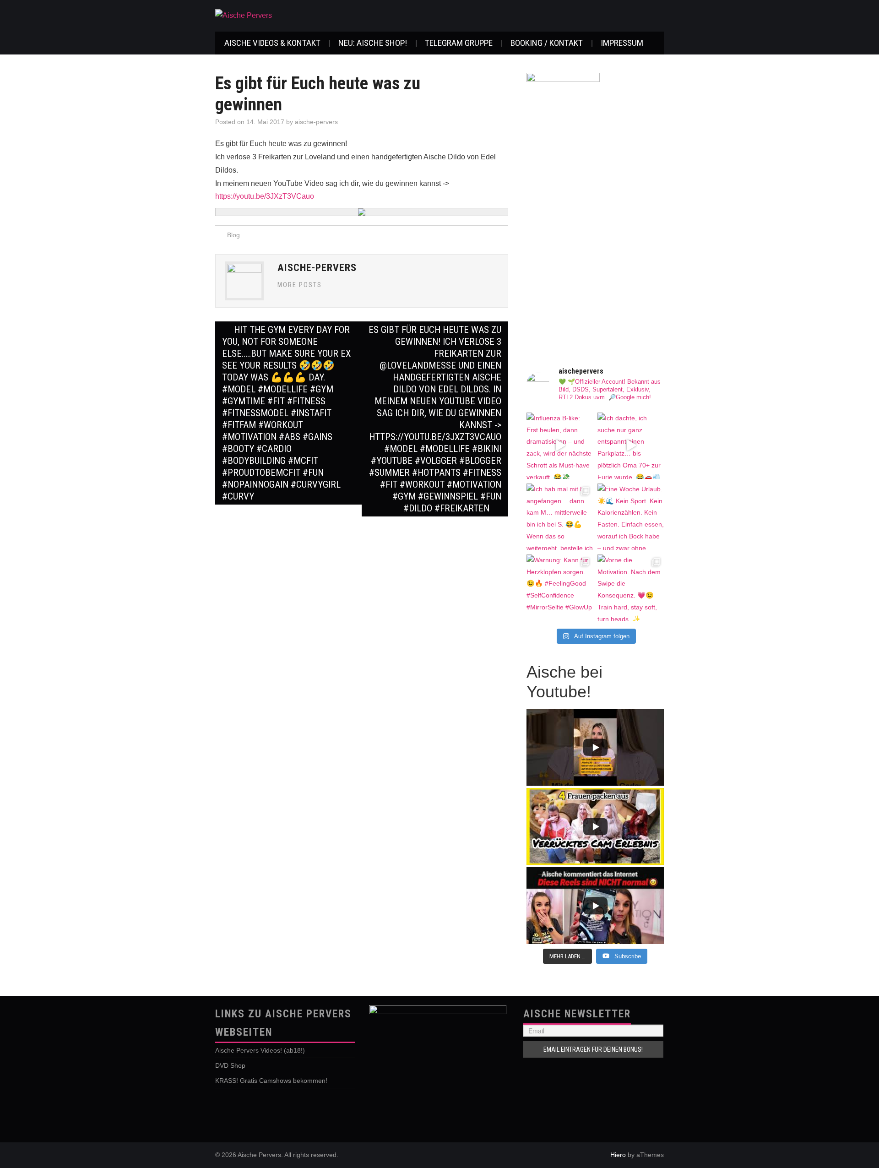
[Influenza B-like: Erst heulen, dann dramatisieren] (559, 446)
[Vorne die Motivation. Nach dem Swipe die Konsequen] (630, 587)
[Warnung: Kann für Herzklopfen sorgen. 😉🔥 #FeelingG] (559, 587)
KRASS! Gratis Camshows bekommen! (271, 1080)
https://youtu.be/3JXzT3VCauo (264, 196)
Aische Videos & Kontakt (272, 43)
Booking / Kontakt (546, 43)
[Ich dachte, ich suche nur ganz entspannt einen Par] (630, 446)
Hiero (618, 1154)
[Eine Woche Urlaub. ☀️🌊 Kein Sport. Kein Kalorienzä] (630, 516)
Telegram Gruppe (459, 43)
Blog (233, 235)
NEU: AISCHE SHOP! (372, 43)
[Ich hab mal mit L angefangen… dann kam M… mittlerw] (559, 516)
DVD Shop (230, 1065)
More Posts (299, 285)
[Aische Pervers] (243, 15)
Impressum (622, 43)
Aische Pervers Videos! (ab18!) (260, 1050)
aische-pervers (316, 121)
